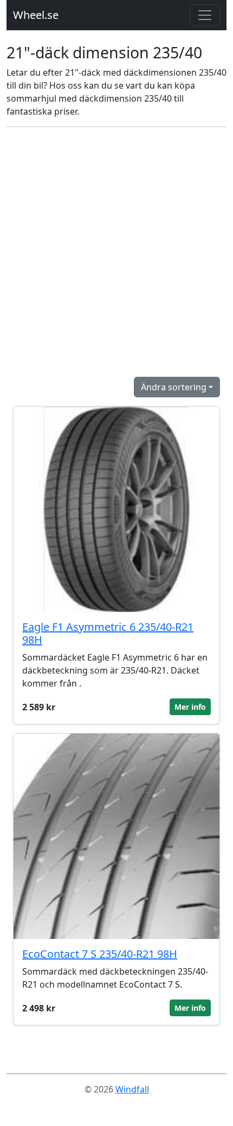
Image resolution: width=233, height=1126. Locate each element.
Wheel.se (36, 15)
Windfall (132, 1089)
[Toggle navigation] (205, 15)
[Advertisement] (116, 252)
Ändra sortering (173, 387)
